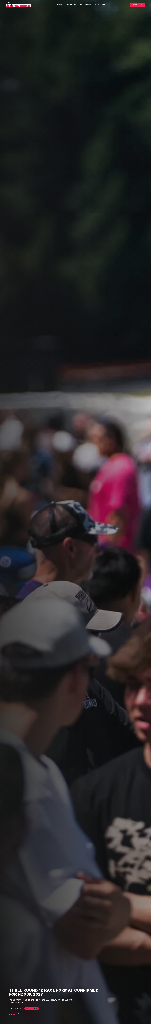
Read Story (30, 1008)
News (97, 5)
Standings (71, 5)
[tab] (10, 1014)
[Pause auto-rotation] (18, 1014)
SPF (103, 5)
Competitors (85, 5)
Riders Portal (137, 5)
